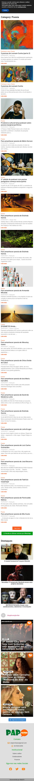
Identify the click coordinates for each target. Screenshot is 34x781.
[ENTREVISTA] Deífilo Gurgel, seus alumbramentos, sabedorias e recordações (17, 606)
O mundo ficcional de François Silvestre (17, 561)
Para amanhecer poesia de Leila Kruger (16, 429)
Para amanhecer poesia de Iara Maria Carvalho (15, 380)
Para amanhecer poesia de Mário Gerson (17, 141)
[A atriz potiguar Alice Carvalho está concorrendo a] (17, 668)
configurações (22, 7)
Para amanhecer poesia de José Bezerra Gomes (16, 463)
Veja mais (17, 528)
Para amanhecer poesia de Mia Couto (15, 514)
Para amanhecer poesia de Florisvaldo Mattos (16, 499)
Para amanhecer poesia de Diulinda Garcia (14, 217)
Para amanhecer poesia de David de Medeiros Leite (15, 396)
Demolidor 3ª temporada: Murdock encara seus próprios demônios (17, 583)
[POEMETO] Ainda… (9, 326)
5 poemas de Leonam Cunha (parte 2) (15, 53)
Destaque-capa (6, 51)
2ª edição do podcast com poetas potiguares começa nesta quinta (14, 180)
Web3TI (22, 779)
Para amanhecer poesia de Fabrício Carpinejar (14, 481)
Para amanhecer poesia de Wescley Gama (15, 343)
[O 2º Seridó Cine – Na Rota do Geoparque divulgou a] (17, 635)
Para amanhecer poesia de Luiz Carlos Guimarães (16, 446)
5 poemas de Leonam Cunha (12, 86)
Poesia (13, 51)
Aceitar (5, 10)
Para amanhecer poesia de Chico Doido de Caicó (16, 361)
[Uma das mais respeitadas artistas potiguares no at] (17, 701)
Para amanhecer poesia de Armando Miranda (15, 292)
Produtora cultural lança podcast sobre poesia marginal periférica (16, 124)
